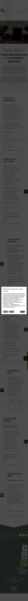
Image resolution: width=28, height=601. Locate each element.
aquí (10, 304)
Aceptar (5, 311)
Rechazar (11, 311)
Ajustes (22, 311)
